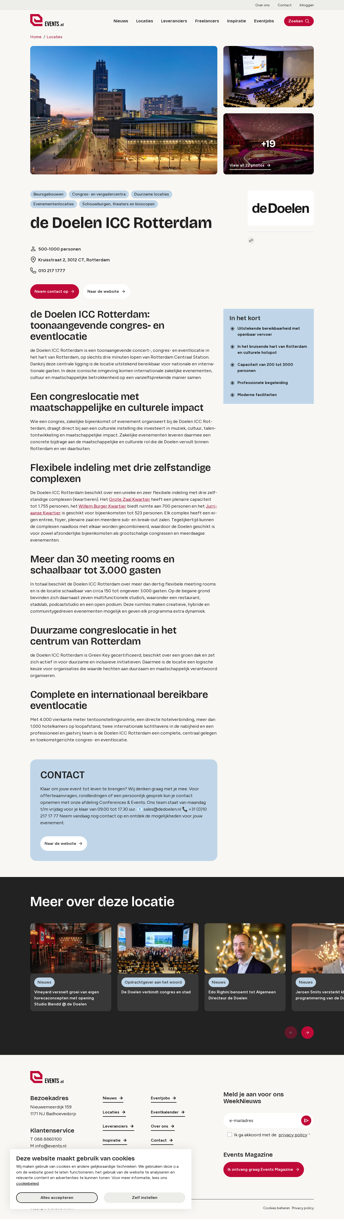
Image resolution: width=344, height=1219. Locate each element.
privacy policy (293, 1135)
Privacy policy (303, 1208)
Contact (285, 5)
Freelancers (207, 21)
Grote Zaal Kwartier (129, 499)
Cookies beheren (276, 1208)
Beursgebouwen (48, 194)
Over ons (262, 5)
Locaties (144, 21)
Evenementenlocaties (53, 204)
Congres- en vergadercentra (99, 194)
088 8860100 (48, 1139)
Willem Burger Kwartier (102, 506)
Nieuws (121, 21)
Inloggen (307, 5)
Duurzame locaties (151, 194)
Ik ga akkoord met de (270, 1135)
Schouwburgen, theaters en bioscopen (118, 204)
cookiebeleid (27, 1183)
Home (36, 36)
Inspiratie (236, 21)
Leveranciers (174, 21)
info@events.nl (50, 1146)
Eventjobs (264, 21)
